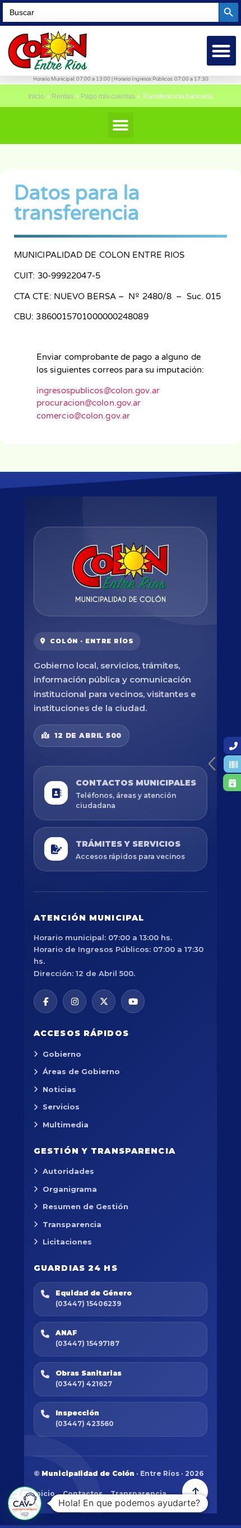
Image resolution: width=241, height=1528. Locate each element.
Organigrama (70, 1189)
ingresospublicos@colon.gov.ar (98, 391)
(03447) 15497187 (87, 1343)
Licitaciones (67, 1241)
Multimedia (66, 1124)
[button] (222, 51)
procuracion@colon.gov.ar (88, 403)
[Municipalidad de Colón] (120, 571)
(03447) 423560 (84, 1423)
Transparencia (72, 1224)
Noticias (59, 1089)
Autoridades (68, 1171)
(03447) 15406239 (88, 1303)
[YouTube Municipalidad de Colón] (133, 1001)
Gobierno (62, 1053)
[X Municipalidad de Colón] (103, 1001)
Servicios (61, 1106)
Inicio (36, 96)
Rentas (62, 96)
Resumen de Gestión (85, 1206)
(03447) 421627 (83, 1384)
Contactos (83, 1493)
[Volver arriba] (195, 1491)
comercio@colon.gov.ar (83, 416)
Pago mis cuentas (108, 96)
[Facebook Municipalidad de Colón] (45, 1001)
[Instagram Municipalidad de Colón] (74, 1001)
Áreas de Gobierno (81, 1071)
